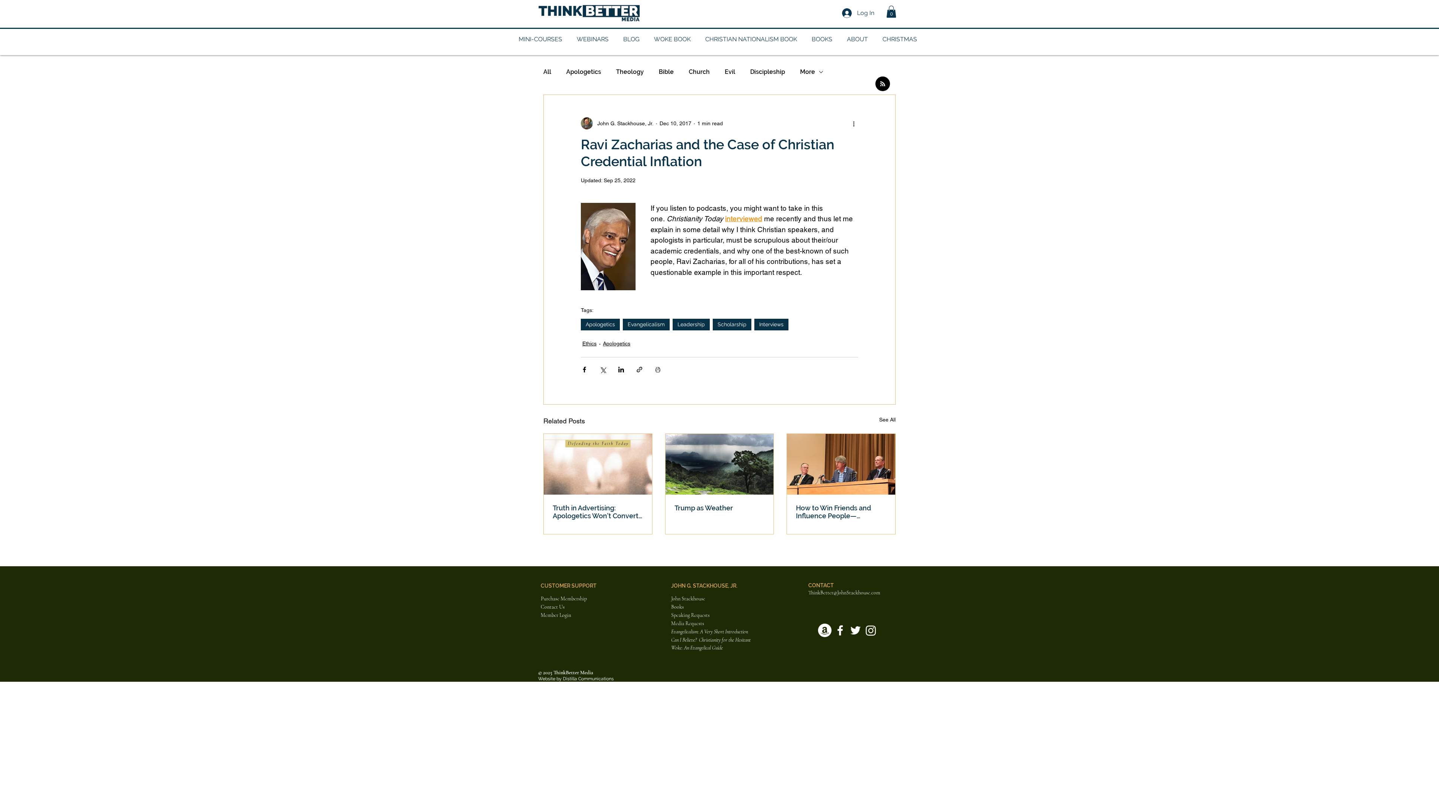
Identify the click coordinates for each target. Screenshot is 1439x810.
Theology (630, 71)
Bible (666, 71)
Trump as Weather (704, 508)
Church (699, 71)
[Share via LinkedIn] (621, 369)
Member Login (556, 615)
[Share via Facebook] (584, 369)
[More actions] (853, 123)
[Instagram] (871, 630)
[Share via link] (639, 369)
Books (677, 607)
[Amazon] (825, 630)
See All (887, 420)
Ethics (589, 343)
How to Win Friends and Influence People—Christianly (833, 512)
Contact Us (553, 607)
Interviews (771, 324)
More (807, 71)
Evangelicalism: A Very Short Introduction (709, 631)
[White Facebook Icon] (840, 630)
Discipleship (767, 71)
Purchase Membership (564, 599)
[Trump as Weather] (720, 464)
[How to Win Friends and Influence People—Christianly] (841, 464)
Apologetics (583, 71)
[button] (891, 12)
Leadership (691, 324)
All (547, 71)
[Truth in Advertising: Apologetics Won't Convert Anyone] (598, 464)
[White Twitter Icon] (855, 630)
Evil (730, 71)
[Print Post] (657, 369)
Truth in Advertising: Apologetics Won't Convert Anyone (596, 512)
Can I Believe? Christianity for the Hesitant (711, 640)
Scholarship (732, 324)
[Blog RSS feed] (882, 84)
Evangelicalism (646, 324)
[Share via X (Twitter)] (602, 369)
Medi (676, 623)
